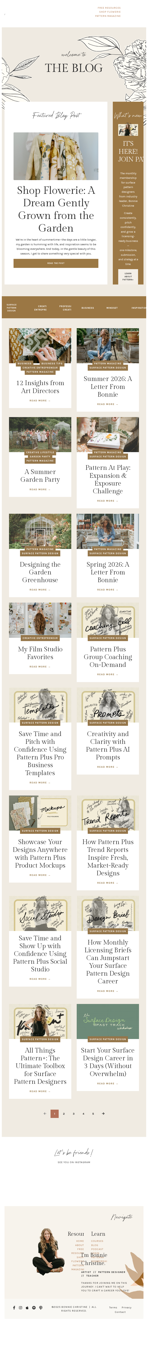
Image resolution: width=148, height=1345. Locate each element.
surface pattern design (108, 367)
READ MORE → (40, 400)
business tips (52, 363)
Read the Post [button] (55, 263)
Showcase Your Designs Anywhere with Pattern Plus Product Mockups (40, 853)
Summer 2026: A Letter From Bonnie (108, 386)
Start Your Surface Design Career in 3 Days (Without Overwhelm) (108, 1062)
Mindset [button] (112, 308)
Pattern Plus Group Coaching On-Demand (108, 657)
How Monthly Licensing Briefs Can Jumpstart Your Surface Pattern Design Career (107, 962)
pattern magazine (40, 371)
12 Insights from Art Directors (40, 387)
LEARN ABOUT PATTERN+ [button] (128, 276)
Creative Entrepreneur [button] (43, 308)
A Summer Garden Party (40, 476)
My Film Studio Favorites (40, 653)
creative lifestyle (40, 452)
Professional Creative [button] (68, 308)
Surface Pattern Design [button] (12, 308)
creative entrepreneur (40, 367)
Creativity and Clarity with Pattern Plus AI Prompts (108, 745)
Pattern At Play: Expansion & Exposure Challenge (107, 479)
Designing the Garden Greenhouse (40, 572)
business (25, 363)
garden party (40, 456)
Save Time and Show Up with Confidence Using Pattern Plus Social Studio (40, 954)
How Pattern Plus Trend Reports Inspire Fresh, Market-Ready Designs (108, 857)
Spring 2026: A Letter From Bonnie (108, 572)
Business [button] (88, 308)
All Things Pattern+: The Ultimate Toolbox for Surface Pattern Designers (40, 1066)
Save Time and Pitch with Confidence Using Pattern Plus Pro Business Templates (40, 753)
